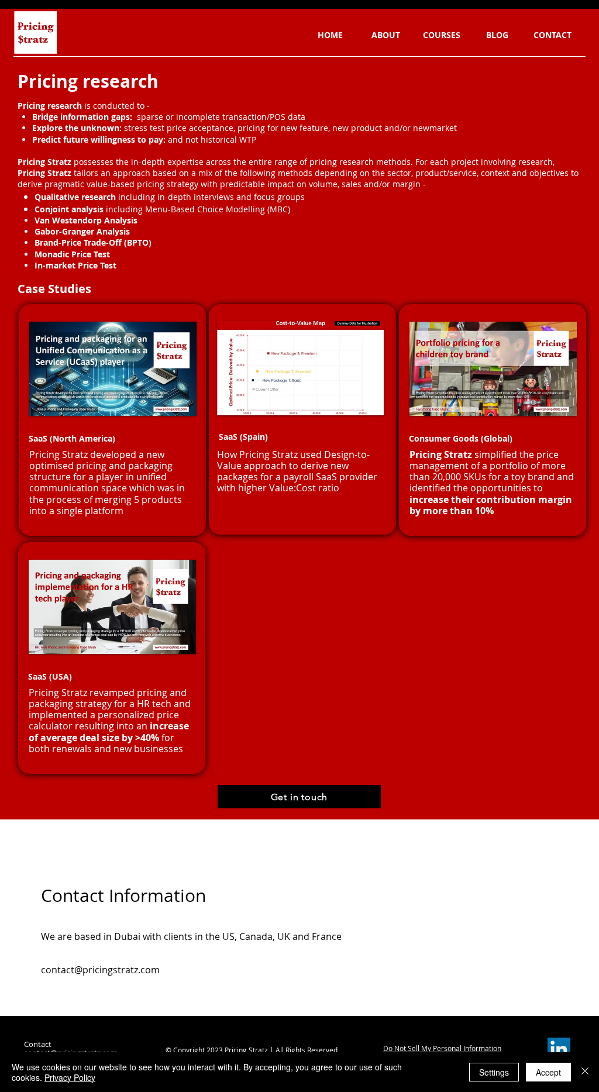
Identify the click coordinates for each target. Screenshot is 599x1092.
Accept (548, 1072)
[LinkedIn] (141, 1008)
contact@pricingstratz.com (100, 969)
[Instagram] (159, 1008)
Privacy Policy (69, 1077)
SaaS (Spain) (243, 436)
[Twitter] (123, 1008)
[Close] (585, 1072)
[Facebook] (106, 1008)
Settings (494, 1072)
